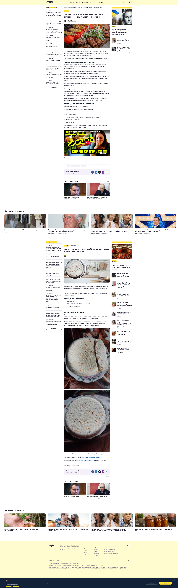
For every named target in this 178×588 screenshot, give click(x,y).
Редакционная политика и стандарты (113, 547)
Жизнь (69, 7)
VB (103, 172)
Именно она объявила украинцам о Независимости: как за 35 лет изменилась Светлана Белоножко (54, 54)
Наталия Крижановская (52, 233)
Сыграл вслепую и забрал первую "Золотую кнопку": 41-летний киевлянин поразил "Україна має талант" (54, 15)
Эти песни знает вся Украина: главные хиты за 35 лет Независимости (53, 46)
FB (92, 172)
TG (96, 172)
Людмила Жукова (138, 233)
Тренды (78, 2)
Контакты (96, 549)
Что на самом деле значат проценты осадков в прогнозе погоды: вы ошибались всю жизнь (54, 31)
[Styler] (49, 2)
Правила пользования (109, 549)
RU (126, 2)
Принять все (166, 583)
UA (123, 2)
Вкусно (92, 2)
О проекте (96, 547)
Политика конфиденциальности (111, 553)
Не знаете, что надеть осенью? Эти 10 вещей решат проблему (53, 83)
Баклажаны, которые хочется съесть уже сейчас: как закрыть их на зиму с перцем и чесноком (53, 249)
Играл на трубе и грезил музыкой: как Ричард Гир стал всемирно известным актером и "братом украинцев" (67, 230)
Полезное (85, 2)
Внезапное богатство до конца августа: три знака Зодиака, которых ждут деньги (53, 68)
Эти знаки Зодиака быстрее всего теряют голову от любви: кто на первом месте (54, 289)
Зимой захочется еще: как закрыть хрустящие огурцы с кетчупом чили (53, 307)
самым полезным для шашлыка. (98, 157)
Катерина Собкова (8, 232)
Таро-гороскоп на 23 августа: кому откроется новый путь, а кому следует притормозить (53, 315)
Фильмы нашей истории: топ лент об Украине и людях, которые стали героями (54, 76)
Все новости (54, 87)
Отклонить (151, 583)
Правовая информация (109, 551)
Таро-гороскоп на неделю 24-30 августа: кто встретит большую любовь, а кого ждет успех (53, 23)
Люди (72, 2)
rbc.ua (130, 2)
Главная (65, 7)
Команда (96, 551)
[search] (121, 2)
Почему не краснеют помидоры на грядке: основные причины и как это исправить (53, 281)
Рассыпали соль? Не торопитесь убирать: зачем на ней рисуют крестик (53, 256)
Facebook (97, 293)
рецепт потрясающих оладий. (92, 457)
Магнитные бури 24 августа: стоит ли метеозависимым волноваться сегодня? (54, 39)
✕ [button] (174, 580)
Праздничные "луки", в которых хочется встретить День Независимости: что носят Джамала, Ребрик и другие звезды (109, 230)
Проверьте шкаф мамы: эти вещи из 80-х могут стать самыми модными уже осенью (53, 273)
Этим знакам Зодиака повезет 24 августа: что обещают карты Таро (54, 61)
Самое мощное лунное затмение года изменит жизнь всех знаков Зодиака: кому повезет (53, 323)
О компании (96, 553)
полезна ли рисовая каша (87, 460)
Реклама (96, 555)
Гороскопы (100, 2)
